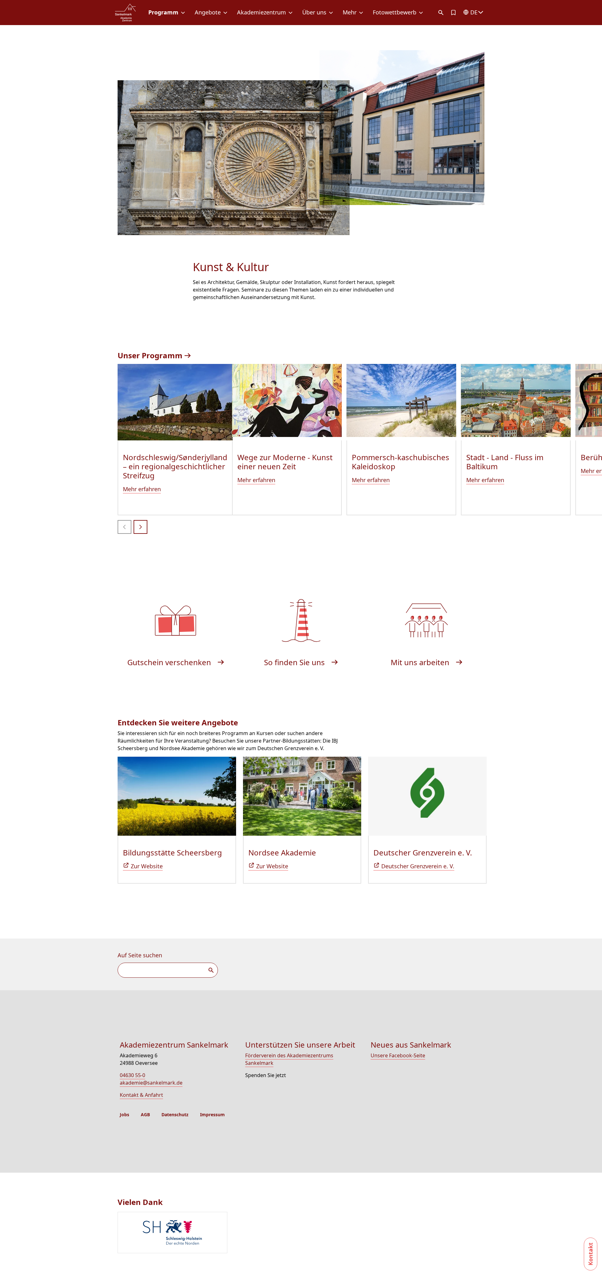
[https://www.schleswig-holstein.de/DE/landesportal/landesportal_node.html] (303, 1233)
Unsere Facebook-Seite (398, 1055)
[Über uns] (332, 12)
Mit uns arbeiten (421, 662)
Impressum (212, 1114)
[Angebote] (226, 12)
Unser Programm (151, 355)
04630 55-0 (132, 1075)
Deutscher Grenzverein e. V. (422, 852)
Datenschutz (174, 1114)
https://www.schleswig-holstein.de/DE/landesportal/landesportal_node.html (172, 1232)
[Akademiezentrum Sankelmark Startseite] (125, 12)
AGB (145, 1114)
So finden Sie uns (295, 662)
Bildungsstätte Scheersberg (172, 852)
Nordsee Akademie (282, 852)
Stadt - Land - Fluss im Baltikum (504, 461)
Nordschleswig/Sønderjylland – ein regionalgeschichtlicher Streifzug (175, 466)
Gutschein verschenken (170, 662)
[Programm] (184, 12)
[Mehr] (362, 12)
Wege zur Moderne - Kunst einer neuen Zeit (285, 461)
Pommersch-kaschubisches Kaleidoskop (400, 461)
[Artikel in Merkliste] (453, 12)
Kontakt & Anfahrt (141, 1094)
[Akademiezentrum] (292, 12)
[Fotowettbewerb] (422, 12)
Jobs (124, 1114)
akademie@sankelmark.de (151, 1082)
